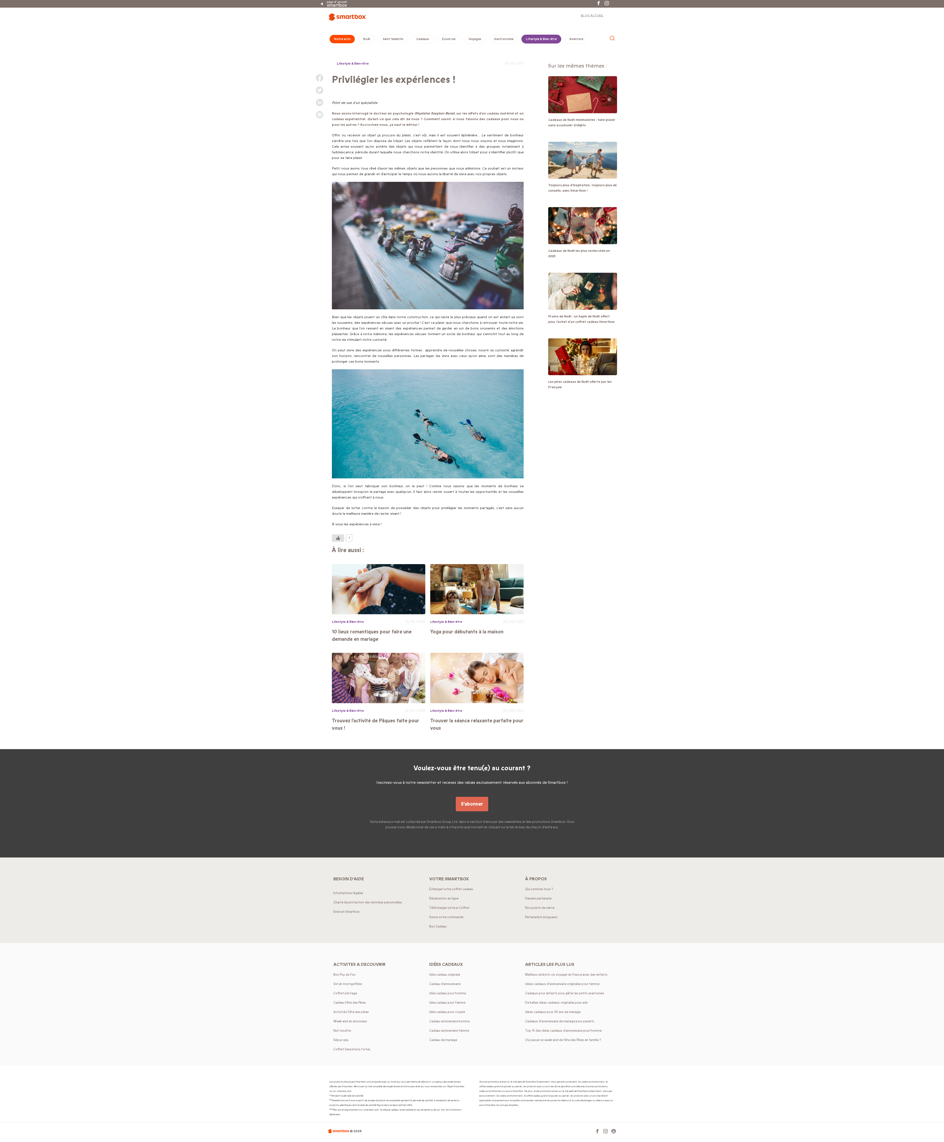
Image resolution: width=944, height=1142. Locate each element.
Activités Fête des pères (351, 1012)
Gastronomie (503, 39)
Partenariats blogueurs (541, 917)
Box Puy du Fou (344, 974)
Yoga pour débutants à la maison (466, 631)
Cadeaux (422, 39)
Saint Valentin (393, 39)
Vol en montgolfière (347, 984)
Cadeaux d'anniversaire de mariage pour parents (559, 1021)
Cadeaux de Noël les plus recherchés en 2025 (579, 253)
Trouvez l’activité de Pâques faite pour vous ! (375, 724)
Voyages (475, 39)
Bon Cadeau (438, 926)
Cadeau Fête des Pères (349, 1002)
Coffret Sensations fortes (351, 1049)
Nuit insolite (342, 1030)
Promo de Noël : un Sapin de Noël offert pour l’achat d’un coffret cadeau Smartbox (581, 319)
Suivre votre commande (446, 917)
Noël (366, 39)
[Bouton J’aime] (338, 538)
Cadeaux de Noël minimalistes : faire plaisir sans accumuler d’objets (581, 123)
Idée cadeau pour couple (447, 1012)
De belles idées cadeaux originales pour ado (556, 1002)
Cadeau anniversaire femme (449, 1030)
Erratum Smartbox (346, 912)
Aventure (576, 39)
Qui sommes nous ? (539, 889)
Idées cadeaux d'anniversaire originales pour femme (562, 984)
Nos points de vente (539, 908)
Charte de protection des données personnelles (367, 902)
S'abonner (472, 804)
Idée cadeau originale (444, 974)
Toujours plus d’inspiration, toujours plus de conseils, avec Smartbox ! (582, 188)
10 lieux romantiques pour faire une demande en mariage (372, 635)
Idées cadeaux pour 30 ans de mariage (552, 1012)
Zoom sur (449, 39)
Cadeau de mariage (443, 1040)
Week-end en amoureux (350, 1021)
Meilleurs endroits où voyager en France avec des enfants (566, 974)
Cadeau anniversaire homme (449, 1021)
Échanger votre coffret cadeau (451, 889)
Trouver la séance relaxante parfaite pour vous (476, 724)
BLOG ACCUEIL (592, 16)
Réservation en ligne (443, 898)
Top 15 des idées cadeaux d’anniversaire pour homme (563, 1030)
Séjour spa (340, 1040)
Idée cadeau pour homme (447, 993)
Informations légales (348, 893)
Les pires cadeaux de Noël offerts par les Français (580, 384)
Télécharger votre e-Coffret (449, 908)
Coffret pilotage (345, 993)
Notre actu (342, 39)
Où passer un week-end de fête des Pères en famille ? (563, 1040)
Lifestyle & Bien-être (541, 39)
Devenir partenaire (538, 898)
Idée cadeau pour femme (447, 1002)
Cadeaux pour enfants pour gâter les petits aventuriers (564, 993)
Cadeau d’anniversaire (444, 984)
